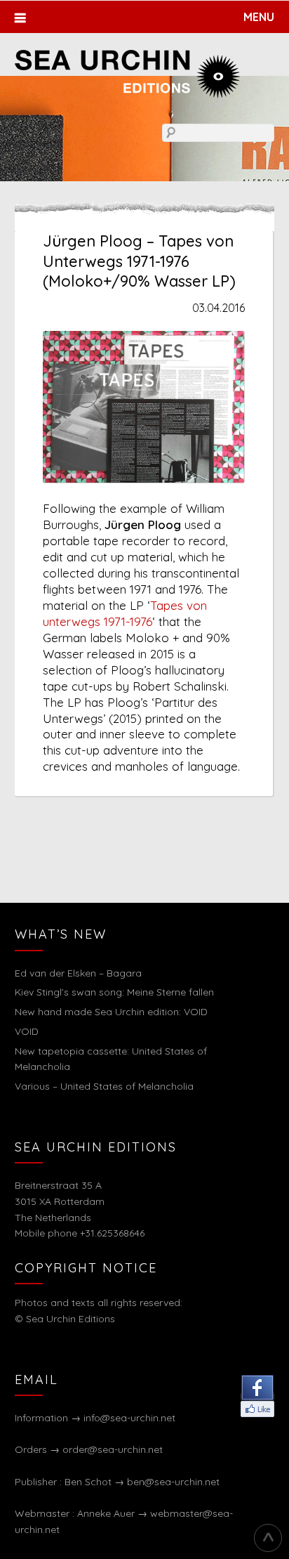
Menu (258, 17)
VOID (27, 1031)
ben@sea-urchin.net (173, 1481)
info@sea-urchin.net (129, 1417)
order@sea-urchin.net (112, 1449)
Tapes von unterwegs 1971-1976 (125, 613)
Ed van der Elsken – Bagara (78, 973)
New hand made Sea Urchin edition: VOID (111, 1011)
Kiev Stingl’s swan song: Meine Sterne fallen (114, 992)
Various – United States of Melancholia (104, 1086)
